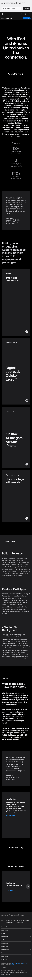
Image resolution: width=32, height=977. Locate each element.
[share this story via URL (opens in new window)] (21, 853)
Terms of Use (13, 972)
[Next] (28, 886)
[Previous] (4, 886)
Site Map (8, 974)
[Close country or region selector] (30, 2)
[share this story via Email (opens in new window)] (17, 853)
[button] (11, 8)
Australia (3, 967)
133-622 (12, 964)
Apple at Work (6, 18)
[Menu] (30, 14)
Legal (2, 974)
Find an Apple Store (16, 963)
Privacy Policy (5, 972)
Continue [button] (26, 8)
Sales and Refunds (22, 972)
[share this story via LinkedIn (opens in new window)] (10, 853)
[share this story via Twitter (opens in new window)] (14, 853)
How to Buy (27, 18)
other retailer (25, 963)
